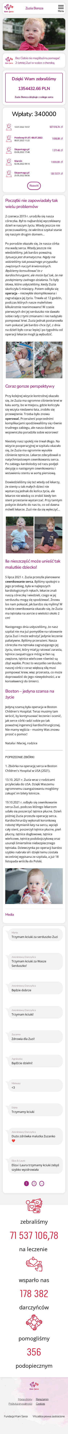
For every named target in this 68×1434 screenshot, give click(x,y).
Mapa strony (25, 1399)
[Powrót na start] (8, 8)
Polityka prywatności (20, 1404)
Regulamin (42, 1399)
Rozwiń (34, 186)
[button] (61, 8)
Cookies (40, 1404)
